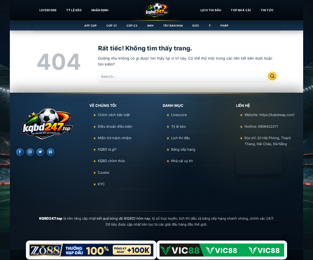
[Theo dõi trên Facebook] (20, 152)
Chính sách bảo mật (114, 115)
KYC (101, 184)
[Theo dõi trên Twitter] (40, 152)
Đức (195, 25)
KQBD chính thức (111, 161)
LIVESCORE (48, 10)
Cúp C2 (131, 25)
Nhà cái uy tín (182, 161)
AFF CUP (90, 25)
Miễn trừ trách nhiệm (115, 138)
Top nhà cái (241, 10)
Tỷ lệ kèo (74, 10)
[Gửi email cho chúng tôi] (51, 152)
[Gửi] (272, 76)
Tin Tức (267, 10)
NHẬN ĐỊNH (100, 10)
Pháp (224, 25)
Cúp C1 (111, 25)
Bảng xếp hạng (183, 149)
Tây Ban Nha (173, 25)
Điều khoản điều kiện (115, 126)
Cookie (103, 172)
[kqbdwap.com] (156, 10)
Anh (150, 25)
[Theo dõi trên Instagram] (30, 152)
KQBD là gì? (107, 149)
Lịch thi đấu (210, 10)
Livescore (179, 115)
